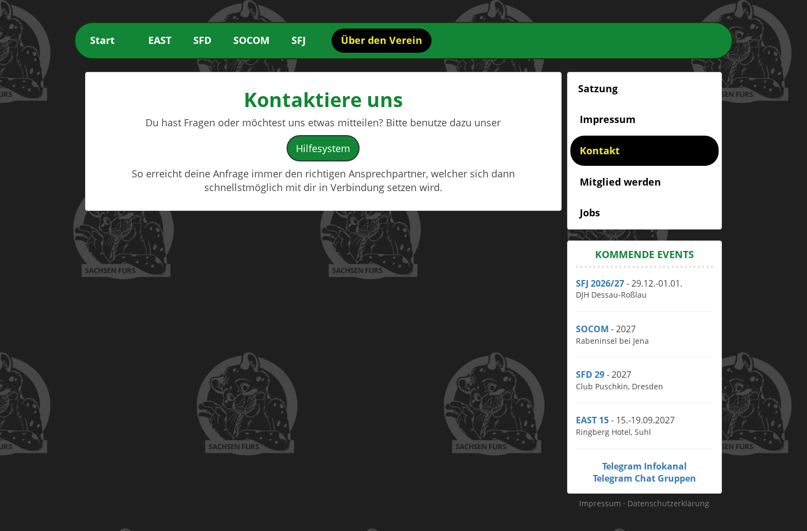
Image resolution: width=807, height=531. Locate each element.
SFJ (299, 40)
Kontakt (600, 150)
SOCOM (251, 40)
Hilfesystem (323, 148)
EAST (159, 40)
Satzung (598, 88)
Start (102, 40)
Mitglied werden (620, 181)
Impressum (608, 119)
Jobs (590, 212)
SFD (202, 40)
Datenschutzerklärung (668, 503)
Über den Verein (381, 40)
